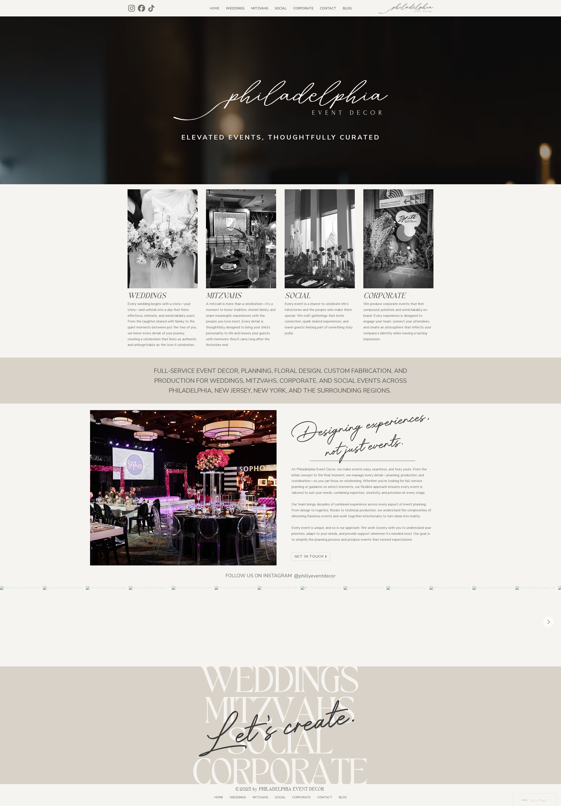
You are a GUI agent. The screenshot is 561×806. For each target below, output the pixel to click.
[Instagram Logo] (131, 8)
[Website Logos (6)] (151, 8)
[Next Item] (548, 621)
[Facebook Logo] (141, 8)
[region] (163, 238)
